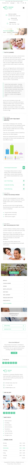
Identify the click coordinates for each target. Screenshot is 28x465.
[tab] (14, 167)
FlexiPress (13, 462)
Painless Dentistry (8, 297)
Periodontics (6, 300)
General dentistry (8, 427)
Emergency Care (8, 435)
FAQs (18, 3)
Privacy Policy (10, 463)
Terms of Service (17, 463)
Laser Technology (8, 180)
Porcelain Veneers (9, 433)
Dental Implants (7, 289)
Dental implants (8, 425)
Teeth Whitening (8, 188)
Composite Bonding (9, 184)
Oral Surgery (6, 294)
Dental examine (8, 420)
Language (12, 3)
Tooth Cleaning (7, 303)
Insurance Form (7, 329)
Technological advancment (10, 167)
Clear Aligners (7, 283)
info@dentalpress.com (10, 387)
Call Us (13, 352)
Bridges (5, 280)
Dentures (5, 291)
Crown (5, 286)
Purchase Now (5, 3)
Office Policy (7, 325)
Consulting (7, 422)
